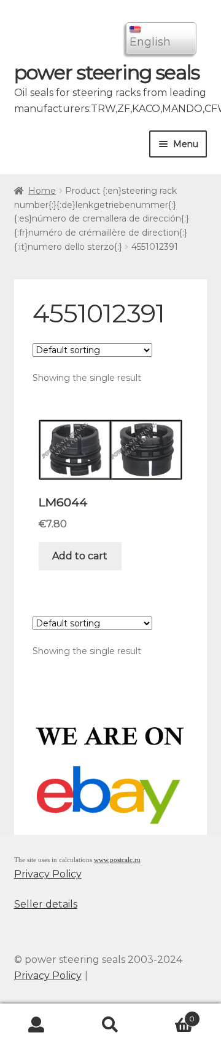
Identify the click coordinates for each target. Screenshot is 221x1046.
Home (42, 190)
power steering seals (107, 72)
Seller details (45, 904)
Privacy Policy (48, 874)
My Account (37, 1025)
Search (110, 1025)
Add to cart (79, 556)
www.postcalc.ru (117, 859)
